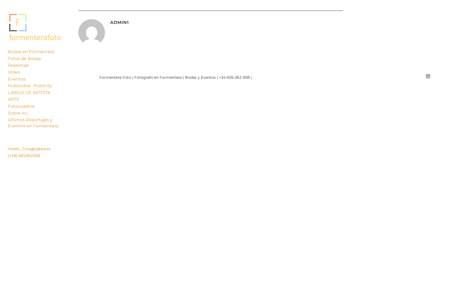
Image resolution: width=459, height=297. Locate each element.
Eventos (17, 79)
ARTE (13, 99)
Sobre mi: (18, 113)
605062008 (29, 156)
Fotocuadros (21, 106)
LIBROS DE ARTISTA (29, 92)
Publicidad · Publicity (30, 85)
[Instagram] (428, 76)
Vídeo (14, 72)
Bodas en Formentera (31, 51)
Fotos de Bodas (24, 58)
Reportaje (18, 65)
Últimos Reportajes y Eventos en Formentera (33, 122)
